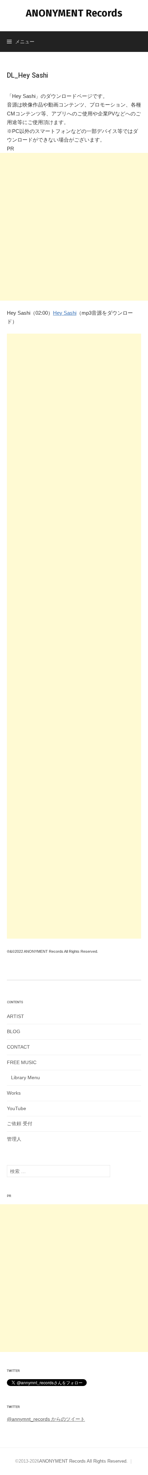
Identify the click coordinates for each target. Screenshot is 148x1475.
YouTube (16, 1108)
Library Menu (25, 1077)
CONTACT (18, 1047)
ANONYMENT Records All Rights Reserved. (83, 1461)
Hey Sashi (64, 313)
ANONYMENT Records (74, 13)
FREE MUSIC (21, 1062)
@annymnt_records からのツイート (46, 1419)
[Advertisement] (74, 227)
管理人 (14, 1139)
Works (14, 1093)
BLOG (13, 1031)
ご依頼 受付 (19, 1123)
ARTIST (15, 1016)
